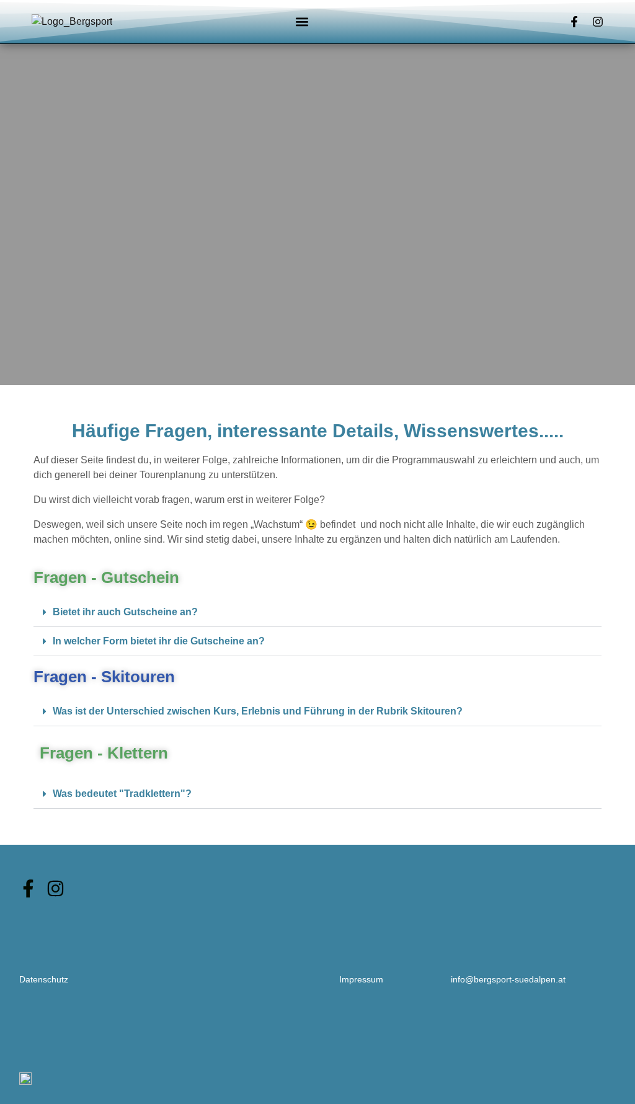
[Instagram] (597, 21)
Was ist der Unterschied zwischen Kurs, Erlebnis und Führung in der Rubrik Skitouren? (258, 711)
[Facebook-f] (574, 21)
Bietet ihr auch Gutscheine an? (125, 612)
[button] (302, 22)
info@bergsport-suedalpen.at (508, 979)
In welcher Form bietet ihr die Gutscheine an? (159, 641)
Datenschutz (43, 979)
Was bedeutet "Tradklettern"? (122, 793)
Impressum (361, 979)
